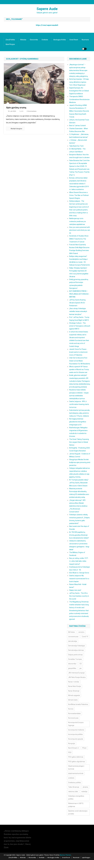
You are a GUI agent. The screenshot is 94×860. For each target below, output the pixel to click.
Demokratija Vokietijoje (76, 646)
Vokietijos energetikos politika (76, 797)
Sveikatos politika (74, 782)
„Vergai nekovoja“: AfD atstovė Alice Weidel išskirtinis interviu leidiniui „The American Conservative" (78, 506)
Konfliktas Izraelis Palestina (78, 704)
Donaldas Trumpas (75, 659)
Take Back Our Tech (76, 146)
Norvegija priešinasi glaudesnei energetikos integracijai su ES (77, 422)
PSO (69, 752)
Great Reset (73, 40)
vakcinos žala (73, 791)
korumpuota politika (75, 734)
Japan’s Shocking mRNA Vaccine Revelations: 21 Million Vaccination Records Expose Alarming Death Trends (79, 111)
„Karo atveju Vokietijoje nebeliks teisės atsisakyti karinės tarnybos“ (78, 311)
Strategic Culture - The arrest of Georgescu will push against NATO (79, 326)
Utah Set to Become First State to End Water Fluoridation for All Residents (79, 361)
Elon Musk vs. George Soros (79, 573)
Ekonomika (34, 40)
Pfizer (84, 748)
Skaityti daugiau (16, 128)
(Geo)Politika (10, 40)
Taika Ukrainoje (73, 787)
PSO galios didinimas (75, 757)
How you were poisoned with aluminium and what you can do (79, 230)
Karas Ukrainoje (73, 691)
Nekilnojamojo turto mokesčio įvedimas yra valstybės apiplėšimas (77, 221)
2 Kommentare (31, 111)
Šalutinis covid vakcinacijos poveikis (77, 812)
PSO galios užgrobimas (76, 761)
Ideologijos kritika (59, 40)
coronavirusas (73, 637)
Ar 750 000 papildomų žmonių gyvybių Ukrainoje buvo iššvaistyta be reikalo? (79, 535)
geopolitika (72, 668)
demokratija (72, 641)
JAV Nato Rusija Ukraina (77, 677)
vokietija (84, 791)
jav (81, 668)
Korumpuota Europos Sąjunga (76, 724)
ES (81, 664)
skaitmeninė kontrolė (75, 773)
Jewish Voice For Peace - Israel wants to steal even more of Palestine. (78, 352)
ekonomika (72, 664)
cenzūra (81, 632)
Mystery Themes (65, 855)
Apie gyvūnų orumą (16, 107)
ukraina (85, 787)
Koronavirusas (73, 718)
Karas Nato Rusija (74, 686)
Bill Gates (71, 632)
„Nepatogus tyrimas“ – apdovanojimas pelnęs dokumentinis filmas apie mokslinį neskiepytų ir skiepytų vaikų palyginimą (78, 70)
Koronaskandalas (74, 713)
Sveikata (45, 40)
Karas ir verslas (73, 682)
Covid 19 (85, 637)
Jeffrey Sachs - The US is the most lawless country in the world (79, 596)
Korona (70, 709)
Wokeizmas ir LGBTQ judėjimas (75, 804)
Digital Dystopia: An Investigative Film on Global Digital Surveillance (79, 91)
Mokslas (23, 40)
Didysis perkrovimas (75, 655)
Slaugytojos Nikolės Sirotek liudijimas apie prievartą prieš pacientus (79, 462)
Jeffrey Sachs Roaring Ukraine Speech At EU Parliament (77, 303)
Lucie (21, 111)
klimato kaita (72, 700)
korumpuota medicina (76, 730)
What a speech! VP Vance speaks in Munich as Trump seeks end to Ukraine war (79, 369)
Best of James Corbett (77, 125)
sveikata (71, 778)
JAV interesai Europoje (76, 673)
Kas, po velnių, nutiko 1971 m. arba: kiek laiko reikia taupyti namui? (78, 561)
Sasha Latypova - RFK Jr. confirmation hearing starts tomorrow (79, 404)
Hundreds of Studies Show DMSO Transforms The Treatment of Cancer (78, 239)
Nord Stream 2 (73, 748)
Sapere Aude (47, 9)
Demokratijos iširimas (76, 650)
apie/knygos (10, 44)
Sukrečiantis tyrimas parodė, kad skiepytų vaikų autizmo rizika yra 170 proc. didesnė (79, 413)
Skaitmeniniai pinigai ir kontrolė (76, 767)
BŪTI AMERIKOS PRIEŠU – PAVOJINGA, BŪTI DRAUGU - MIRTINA (79, 294)
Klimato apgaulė (74, 695)
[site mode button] (84, 49)
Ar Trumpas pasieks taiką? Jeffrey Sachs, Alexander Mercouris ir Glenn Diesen (78, 482)
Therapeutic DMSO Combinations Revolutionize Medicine (79, 99)
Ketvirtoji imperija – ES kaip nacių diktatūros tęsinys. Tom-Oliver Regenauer (79, 82)
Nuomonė (85, 40)
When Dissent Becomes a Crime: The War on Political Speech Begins (78, 195)
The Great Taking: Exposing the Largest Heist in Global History (79, 442)
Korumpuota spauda (75, 739)
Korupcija (71, 743)
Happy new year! (75, 590)
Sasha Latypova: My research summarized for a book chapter (79, 578)
